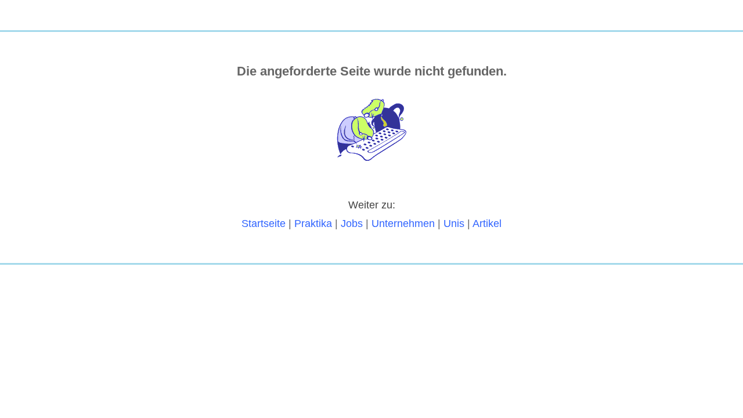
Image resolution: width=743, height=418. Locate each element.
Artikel (487, 223)
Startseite (263, 223)
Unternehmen (403, 223)
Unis (453, 223)
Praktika (313, 223)
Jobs (352, 223)
